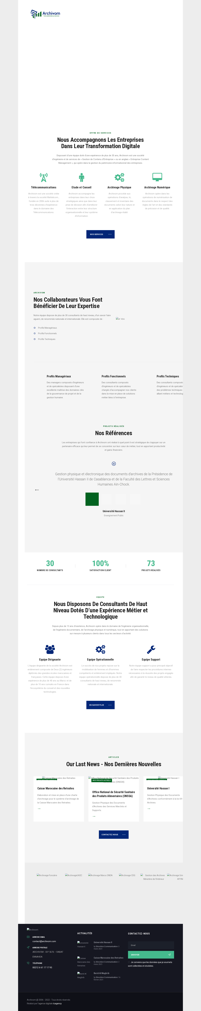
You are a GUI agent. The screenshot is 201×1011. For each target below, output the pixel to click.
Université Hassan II (103, 942)
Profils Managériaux (59, 376)
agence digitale (46, 1003)
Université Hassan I (158, 788)
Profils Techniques (168, 376)
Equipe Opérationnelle (100, 659)
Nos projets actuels (102, 780)
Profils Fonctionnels (114, 376)
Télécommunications (43, 187)
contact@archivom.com (44, 941)
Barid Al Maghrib (101, 973)
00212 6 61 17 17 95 (42, 967)
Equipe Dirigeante (50, 659)
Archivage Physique (119, 187)
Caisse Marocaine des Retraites (55, 788)
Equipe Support (151, 659)
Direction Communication (107, 946)
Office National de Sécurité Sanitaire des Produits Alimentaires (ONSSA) (113, 794)
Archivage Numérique (157, 187)
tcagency (57, 1003)
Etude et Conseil (81, 187)
